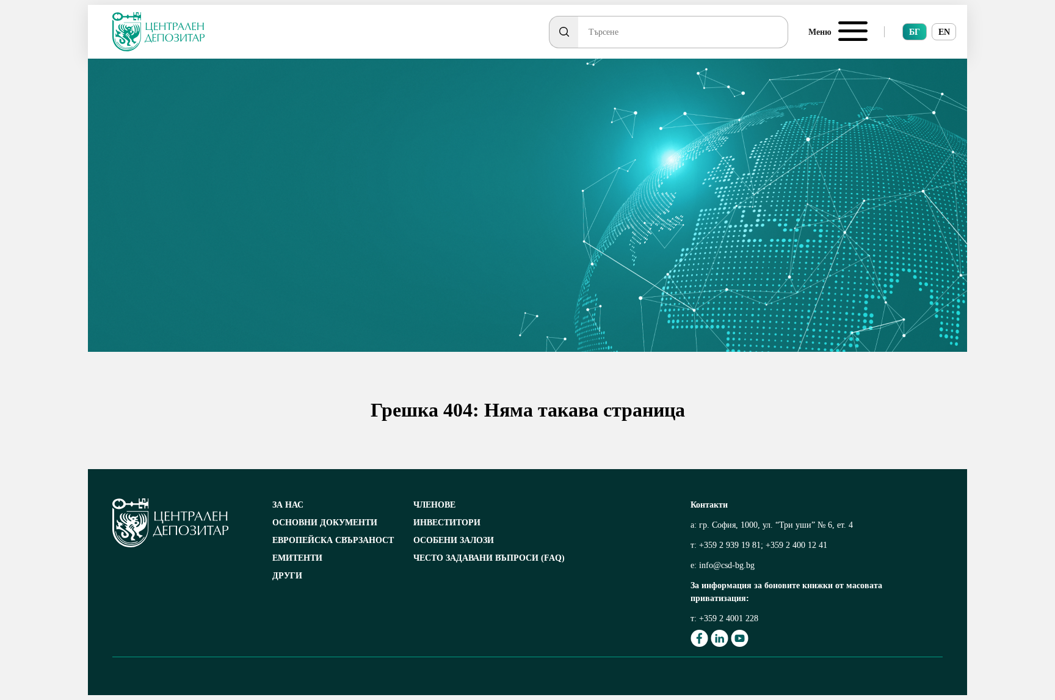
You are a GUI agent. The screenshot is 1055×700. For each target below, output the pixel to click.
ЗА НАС (287, 504)
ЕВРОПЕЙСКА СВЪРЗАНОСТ (333, 540)
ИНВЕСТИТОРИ (446, 522)
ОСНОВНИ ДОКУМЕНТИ (324, 522)
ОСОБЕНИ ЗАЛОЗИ (453, 540)
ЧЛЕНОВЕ (434, 504)
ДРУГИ (287, 575)
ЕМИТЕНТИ (297, 558)
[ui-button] (563, 32)
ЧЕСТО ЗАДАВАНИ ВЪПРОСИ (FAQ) (489, 558)
